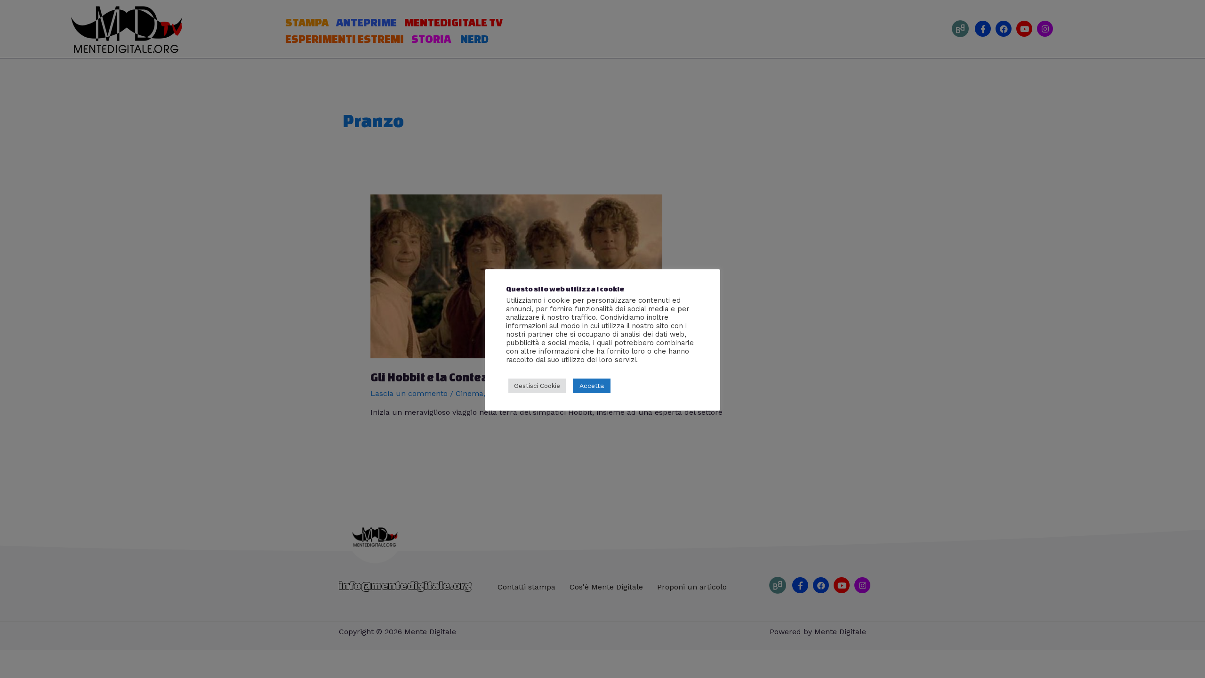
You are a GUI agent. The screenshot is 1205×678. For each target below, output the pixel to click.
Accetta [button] (591, 385)
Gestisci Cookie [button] (537, 385)
